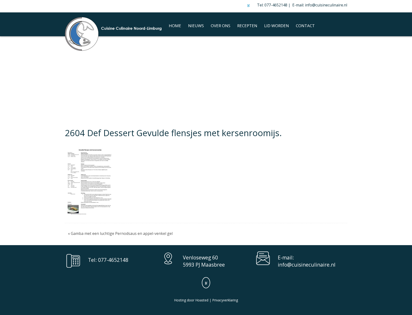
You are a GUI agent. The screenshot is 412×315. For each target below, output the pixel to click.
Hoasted (201, 300)
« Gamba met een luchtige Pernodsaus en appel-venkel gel (120, 233)
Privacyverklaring (225, 300)
